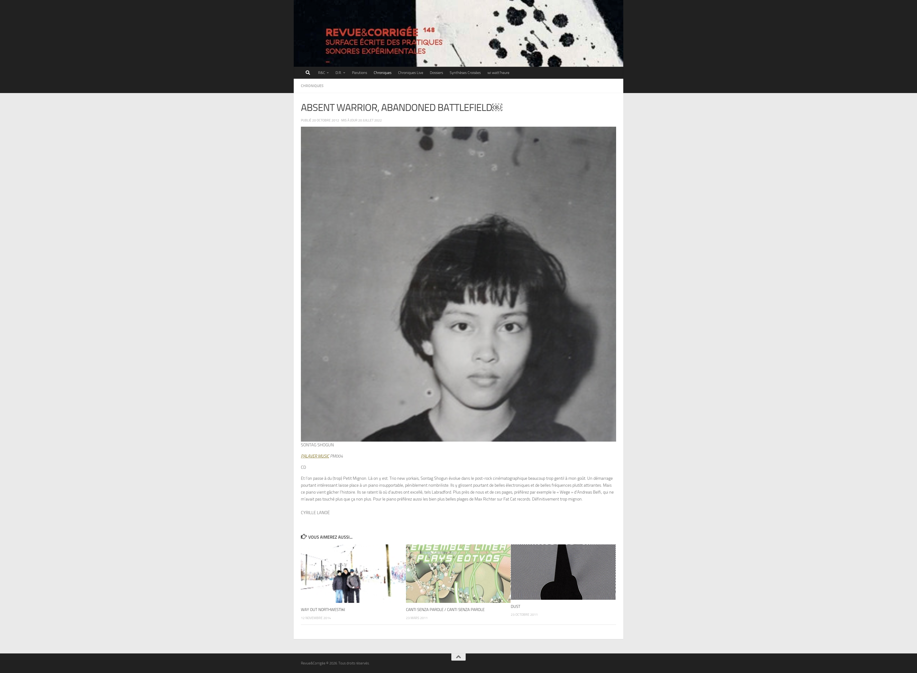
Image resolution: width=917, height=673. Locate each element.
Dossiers (436, 72)
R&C (321, 72)
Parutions (359, 72)
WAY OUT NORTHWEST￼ (323, 609)
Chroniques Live (410, 72)
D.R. (339, 72)
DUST (515, 606)
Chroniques (382, 72)
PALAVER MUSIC (315, 456)
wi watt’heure (498, 72)
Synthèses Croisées (465, 72)
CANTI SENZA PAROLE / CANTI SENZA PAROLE (445, 609)
